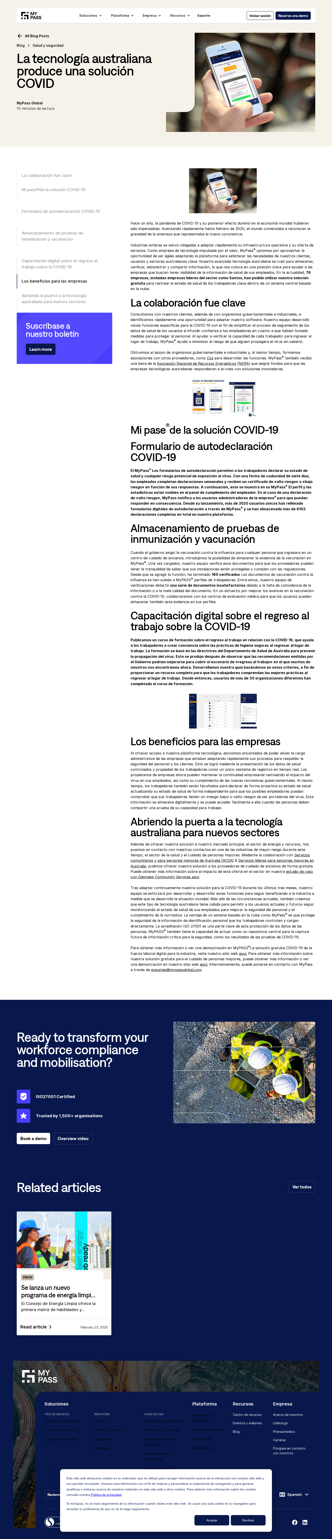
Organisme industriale (60, 1439)
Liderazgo (280, 1423)
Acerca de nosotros (288, 1415)
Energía (99, 1421)
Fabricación (103, 1439)
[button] (90, 15)
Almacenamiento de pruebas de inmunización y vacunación (52, 235)
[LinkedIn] (305, 1522)
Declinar (248, 1520)
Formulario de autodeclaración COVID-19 (61, 211)
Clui (210, 358)
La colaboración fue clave (47, 175)
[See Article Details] (64, 1273)
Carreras (279, 1440)
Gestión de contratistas (162, 1430)
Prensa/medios (284, 1432)
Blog (21, 45)
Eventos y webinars (247, 1423)
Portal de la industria (207, 1429)
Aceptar (211, 1520)
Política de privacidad (106, 1495)
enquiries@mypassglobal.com (176, 969)
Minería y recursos (108, 1430)
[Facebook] (295, 1522)
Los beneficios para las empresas (54, 281)
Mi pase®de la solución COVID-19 (53, 189)
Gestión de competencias (163, 1421)
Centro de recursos (247, 1415)
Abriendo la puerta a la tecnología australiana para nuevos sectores (54, 298)
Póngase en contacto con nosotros (289, 1450)
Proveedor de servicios (61, 1430)
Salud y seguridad (157, 1468)
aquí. (243, 953)
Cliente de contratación (62, 1421)
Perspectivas (202, 1439)
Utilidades (101, 1448)
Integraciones (202, 1448)
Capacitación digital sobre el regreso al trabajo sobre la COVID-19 (59, 263)
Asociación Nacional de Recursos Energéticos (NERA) (203, 363)
